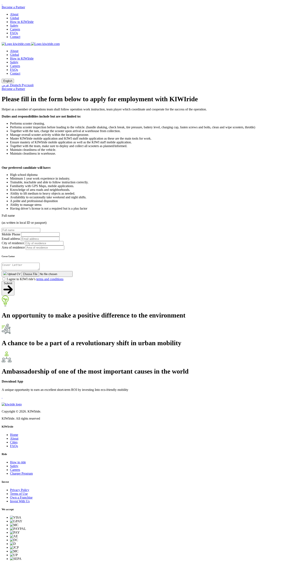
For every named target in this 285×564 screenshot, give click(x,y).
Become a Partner (13, 7)
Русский (28, 85)
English (7, 81)
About (14, 14)
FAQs (14, 33)
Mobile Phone (11, 234)
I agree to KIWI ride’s (35, 279)
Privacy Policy (19, 490)
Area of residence (13, 247)
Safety (14, 25)
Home (14, 434)
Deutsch (16, 85)
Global (14, 18)
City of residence (13, 243)
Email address (11, 238)
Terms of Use (19, 493)
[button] (2, 3)
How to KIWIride (22, 22)
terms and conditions (49, 279)
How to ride (18, 462)
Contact (15, 37)
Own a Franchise (21, 497)
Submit (8, 283)
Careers (15, 29)
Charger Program (21, 473)
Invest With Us (20, 501)
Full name (8, 215)
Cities (14, 442)
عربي (6, 85)
